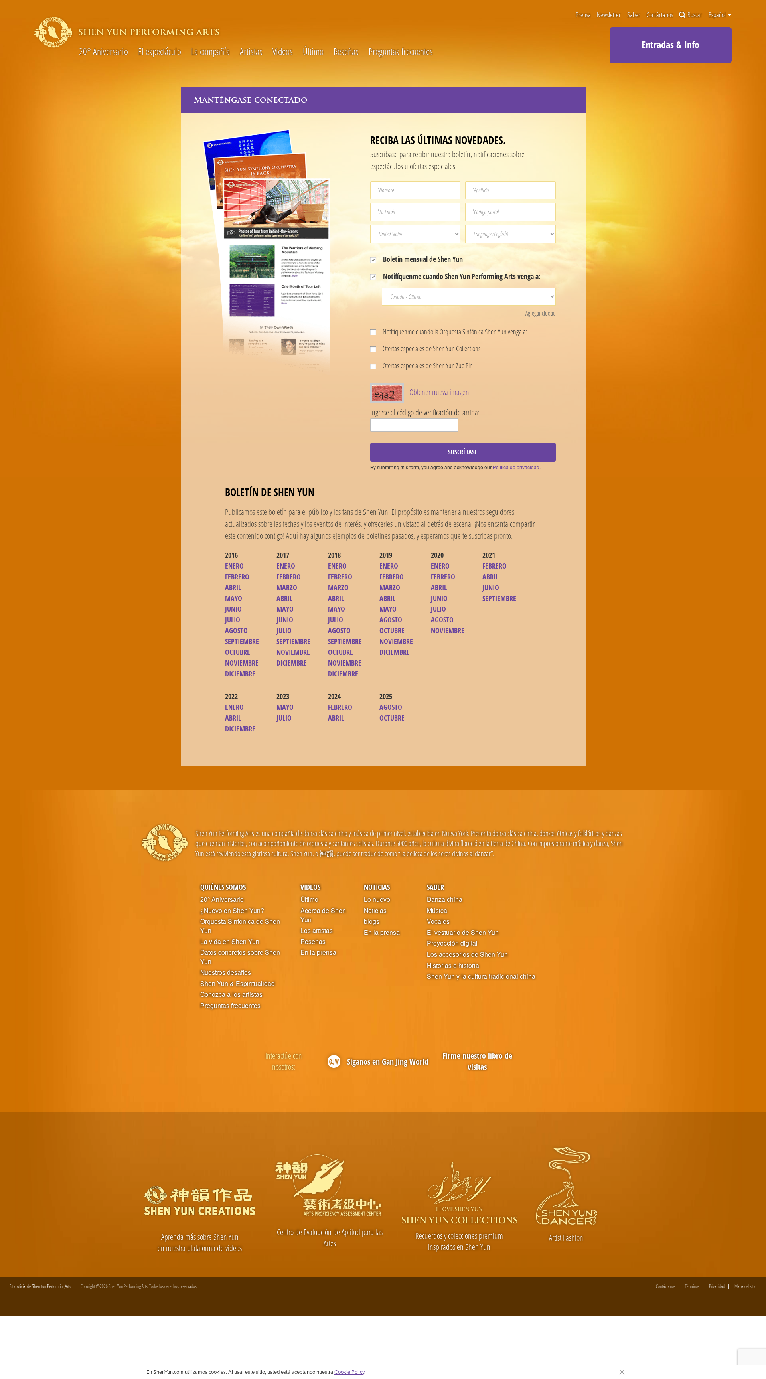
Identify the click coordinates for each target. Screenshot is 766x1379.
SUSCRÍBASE (463, 452)
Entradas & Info (670, 44)
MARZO (286, 587)
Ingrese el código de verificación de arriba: (425, 412)
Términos (692, 1286)
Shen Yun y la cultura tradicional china (481, 976)
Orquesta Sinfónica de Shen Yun (240, 926)
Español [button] (718, 15)
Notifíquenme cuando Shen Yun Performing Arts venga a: (461, 276)
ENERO (234, 566)
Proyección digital (452, 943)
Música (437, 910)
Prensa (583, 15)
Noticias (377, 887)
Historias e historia (453, 965)
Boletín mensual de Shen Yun (422, 259)
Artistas (251, 52)
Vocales (438, 921)
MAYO (233, 598)
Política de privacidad (516, 467)
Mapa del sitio (745, 1286)
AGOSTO (236, 630)
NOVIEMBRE (242, 663)
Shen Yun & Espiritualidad (237, 983)
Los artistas (316, 930)
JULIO (232, 619)
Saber (633, 15)
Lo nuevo (377, 899)
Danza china (444, 899)
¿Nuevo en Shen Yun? (232, 910)
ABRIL (233, 587)
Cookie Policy (349, 1371)
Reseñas (346, 52)
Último (313, 52)
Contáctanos (659, 15)
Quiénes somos (223, 887)
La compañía (210, 52)
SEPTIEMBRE (242, 641)
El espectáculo (159, 52)
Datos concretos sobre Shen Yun (240, 957)
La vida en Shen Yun (229, 941)
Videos (282, 52)
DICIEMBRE (240, 673)
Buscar (694, 15)
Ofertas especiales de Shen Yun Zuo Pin (427, 365)
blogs (371, 921)
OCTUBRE (237, 652)
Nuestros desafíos (225, 972)
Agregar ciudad (540, 313)
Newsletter (609, 15)
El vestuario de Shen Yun (463, 932)
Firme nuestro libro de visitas (477, 1061)
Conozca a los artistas (231, 994)
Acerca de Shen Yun (323, 915)
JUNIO (233, 609)
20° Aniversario (103, 52)
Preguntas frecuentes (401, 52)
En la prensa (318, 952)
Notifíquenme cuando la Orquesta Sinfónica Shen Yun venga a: (454, 331)
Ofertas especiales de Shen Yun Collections (431, 348)
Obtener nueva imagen (439, 392)
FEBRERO (237, 576)
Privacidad (717, 1286)
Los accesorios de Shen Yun (467, 954)
